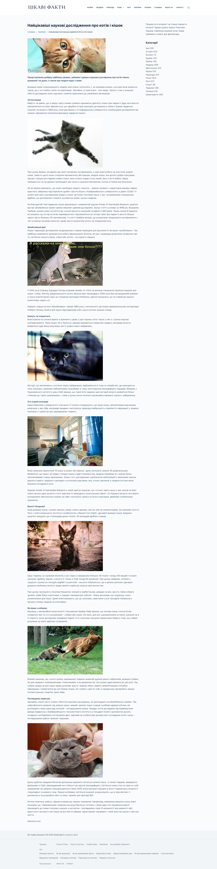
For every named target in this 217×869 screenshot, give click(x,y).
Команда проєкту (46, 853)
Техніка (147, 7)
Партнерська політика (87, 858)
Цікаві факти (152, 94)
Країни (90, 7)
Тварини (137, 7)
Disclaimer (104, 844)
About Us (169, 7)
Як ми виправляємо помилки (146, 853)
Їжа (147, 48)
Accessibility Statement (119, 844)
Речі (129, 7)
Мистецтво (151, 68)
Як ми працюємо (63, 853)
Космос (149, 55)
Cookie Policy (91, 844)
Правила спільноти (107, 858)
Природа (110, 7)
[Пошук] (188, 8)
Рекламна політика (68, 858)
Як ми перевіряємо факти (83, 853)
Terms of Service (77, 844)
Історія (149, 51)
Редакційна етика (103, 853)
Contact (180, 7)
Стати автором (167, 853)
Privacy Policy (62, 844)
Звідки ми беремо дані (122, 853)
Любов (149, 61)
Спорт (149, 84)
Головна (158, 7)
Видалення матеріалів (48, 858)
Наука (149, 71)
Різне (119, 7)
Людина (99, 7)
